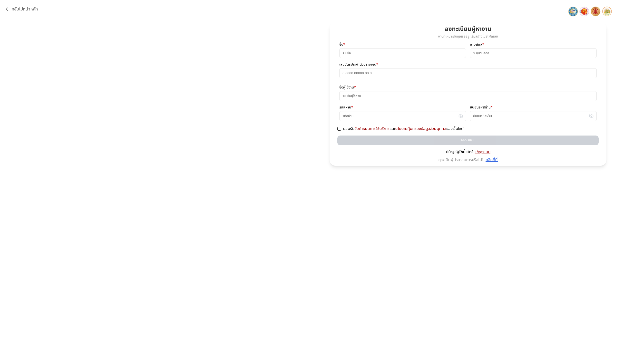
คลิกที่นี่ (492, 160)
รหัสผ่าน (346, 107)
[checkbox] (339, 129)
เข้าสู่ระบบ (482, 152)
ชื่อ (342, 44)
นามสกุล (477, 44)
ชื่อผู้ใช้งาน (347, 87)
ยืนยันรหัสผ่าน (481, 107)
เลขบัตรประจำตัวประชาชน (358, 64)
